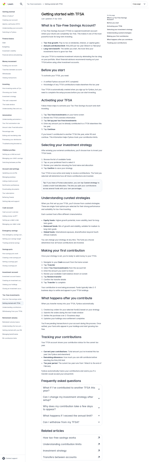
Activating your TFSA (56, 100)
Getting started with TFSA (54, 4)
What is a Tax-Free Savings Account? (68, 25)
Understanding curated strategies (65, 198)
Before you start (53, 70)
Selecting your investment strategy (66, 145)
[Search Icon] (21, 4)
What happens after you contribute (66, 298)
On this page (111, 15)
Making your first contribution (63, 250)
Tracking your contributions (61, 337)
